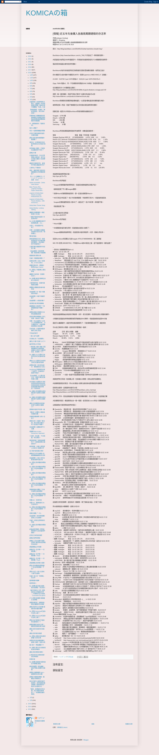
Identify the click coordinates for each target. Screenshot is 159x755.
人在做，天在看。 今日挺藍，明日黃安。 (37, 436)
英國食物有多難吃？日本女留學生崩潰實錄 (37, 490)
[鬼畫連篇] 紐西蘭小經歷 (36, 563)
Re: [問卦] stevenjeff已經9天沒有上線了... (37, 612)
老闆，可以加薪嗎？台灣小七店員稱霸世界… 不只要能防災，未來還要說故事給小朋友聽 (37, 323)
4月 (31, 97)
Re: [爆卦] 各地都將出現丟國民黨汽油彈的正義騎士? (37, 392)
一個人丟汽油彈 (34, 336)
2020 (30, 64)
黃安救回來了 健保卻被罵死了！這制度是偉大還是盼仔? (37, 442)
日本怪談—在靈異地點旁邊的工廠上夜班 (37, 329)
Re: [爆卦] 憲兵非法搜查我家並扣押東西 (37, 648)
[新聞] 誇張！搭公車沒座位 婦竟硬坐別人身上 (37, 366)
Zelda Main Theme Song (37, 205)
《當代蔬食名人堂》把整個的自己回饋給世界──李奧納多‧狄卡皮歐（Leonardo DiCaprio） (37, 593)
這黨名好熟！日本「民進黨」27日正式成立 (37, 261)
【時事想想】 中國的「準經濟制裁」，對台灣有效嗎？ (37, 111)
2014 (30, 706)
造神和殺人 (32, 583)
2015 (30, 704)
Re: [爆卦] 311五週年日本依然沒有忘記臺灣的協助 (37, 356)
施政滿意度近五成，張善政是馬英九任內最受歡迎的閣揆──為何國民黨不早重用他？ (37, 241)
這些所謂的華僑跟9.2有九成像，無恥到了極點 (37, 317)
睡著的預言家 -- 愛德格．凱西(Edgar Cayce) (37, 266)
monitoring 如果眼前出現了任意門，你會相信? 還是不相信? (37, 371)
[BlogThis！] (80, 657)
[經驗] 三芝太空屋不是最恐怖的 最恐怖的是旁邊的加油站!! (37, 542)
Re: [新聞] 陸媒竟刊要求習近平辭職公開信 (37, 663)
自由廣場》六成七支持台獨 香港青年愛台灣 (37, 459)
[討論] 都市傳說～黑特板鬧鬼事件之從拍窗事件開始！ (37, 530)
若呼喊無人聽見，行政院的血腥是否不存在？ (37, 149)
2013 (30, 709)
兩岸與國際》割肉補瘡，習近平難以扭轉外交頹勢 (37, 668)
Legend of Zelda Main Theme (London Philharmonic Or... (36, 194)
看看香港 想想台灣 (35, 255)
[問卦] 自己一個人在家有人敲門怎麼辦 (36, 572)
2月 (31, 697)
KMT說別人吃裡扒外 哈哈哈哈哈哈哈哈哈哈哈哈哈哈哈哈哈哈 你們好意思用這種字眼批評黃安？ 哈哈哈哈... (37, 385)
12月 (31, 75)
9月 (31, 83)
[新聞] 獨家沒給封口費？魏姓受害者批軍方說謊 (37, 625)
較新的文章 (56, 724)
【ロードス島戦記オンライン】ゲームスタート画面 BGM (37, 178)
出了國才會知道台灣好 (36, 451)
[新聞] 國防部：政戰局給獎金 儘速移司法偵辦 (36, 603)
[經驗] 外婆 (32, 153)
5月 (31, 94)
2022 (30, 59)
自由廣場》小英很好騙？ (37, 300)
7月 (31, 88)
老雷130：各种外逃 (35, 500)
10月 (31, 80)
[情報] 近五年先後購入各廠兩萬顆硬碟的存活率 (37, 454)
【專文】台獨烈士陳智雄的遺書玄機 (37, 413)
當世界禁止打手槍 (35, 344)
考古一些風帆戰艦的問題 (37, 131)
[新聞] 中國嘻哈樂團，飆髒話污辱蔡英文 (36, 677)
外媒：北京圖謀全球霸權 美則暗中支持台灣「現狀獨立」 (37, 231)
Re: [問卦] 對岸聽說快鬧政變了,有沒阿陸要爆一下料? (37, 468)
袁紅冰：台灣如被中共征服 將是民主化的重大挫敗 (37, 144)
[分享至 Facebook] (85, 657)
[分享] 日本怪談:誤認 (35, 535)
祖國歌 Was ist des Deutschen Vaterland (36, 432)
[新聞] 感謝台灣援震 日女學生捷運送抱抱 (37, 313)
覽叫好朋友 (32, 236)
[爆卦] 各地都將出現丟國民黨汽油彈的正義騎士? (36, 405)
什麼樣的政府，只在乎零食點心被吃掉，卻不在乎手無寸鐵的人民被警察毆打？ (37, 158)
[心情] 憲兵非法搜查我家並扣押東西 (36, 655)
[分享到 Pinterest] (87, 657)
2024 (30, 56)
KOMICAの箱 (47, 13)
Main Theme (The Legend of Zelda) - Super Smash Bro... (36, 188)
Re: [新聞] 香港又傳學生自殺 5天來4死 (37, 279)
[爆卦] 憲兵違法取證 (35, 633)
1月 (31, 700)
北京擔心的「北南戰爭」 (37, 339)
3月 (31, 99)
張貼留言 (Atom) (62, 727)
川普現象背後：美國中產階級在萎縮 (37, 283)
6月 (31, 91)
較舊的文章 (128, 724)
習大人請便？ (33, 128)
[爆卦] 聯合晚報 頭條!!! (36, 652)
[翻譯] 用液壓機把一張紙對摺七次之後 (36, 213)
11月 (31, 78)
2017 (30, 70)
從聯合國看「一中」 (35, 513)
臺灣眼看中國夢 (34, 580)
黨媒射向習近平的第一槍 (37, 409)
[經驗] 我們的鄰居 (34, 538)
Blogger (86, 740)
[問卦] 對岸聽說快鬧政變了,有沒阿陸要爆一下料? (36, 567)
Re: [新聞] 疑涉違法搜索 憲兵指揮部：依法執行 (37, 586)
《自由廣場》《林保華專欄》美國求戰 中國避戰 (37, 252)
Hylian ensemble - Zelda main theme (37, 183)
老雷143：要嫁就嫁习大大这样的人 (36, 503)
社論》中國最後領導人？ (37, 258)
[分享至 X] (82, 657)
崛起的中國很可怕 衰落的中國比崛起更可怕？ (37, 164)
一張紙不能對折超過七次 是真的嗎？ (37, 217)
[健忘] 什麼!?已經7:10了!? (37, 341)
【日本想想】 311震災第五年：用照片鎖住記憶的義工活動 (37, 377)
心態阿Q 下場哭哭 (35, 168)
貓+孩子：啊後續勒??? (36, 645)
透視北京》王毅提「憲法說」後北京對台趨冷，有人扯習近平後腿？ (37, 422)
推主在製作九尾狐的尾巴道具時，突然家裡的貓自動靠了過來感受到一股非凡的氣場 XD (37, 684)
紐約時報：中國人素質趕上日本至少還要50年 (37, 447)
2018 (30, 67)
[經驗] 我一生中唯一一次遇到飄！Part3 (36, 559)
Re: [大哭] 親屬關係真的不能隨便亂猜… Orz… (37, 222)
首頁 (92, 724)
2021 (30, 62)
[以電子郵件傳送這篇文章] (78, 657)
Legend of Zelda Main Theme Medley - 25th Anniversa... (37, 200)
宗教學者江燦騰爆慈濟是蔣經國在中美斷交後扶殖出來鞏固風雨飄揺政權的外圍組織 (37, 118)
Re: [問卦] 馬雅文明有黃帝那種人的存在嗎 (37, 637)
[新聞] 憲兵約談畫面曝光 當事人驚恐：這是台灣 (37, 641)
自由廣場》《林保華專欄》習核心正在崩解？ (37, 516)
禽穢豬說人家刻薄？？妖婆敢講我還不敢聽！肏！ (37, 307)
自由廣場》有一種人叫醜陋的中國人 (37, 292)
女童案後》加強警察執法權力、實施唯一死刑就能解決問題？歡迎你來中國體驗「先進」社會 (37, 104)
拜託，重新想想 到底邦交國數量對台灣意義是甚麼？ (37, 172)
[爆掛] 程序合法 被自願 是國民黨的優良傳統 (37, 607)
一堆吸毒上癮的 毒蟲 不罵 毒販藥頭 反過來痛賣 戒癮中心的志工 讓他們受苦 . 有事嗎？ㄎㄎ (37, 349)
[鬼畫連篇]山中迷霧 (35, 547)
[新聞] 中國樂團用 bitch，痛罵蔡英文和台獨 (37, 673)
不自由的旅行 (33, 333)
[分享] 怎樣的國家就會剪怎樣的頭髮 (36, 134)
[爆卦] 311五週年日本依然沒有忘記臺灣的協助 (37, 361)
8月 (31, 86)
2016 (30, 72)
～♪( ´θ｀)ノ (41, 718)
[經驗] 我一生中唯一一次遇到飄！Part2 (36, 555)
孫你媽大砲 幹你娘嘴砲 (36, 303)
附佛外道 (32, 659)
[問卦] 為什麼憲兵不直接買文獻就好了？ (36, 621)
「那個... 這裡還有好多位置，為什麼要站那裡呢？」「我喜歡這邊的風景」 (37, 691)
